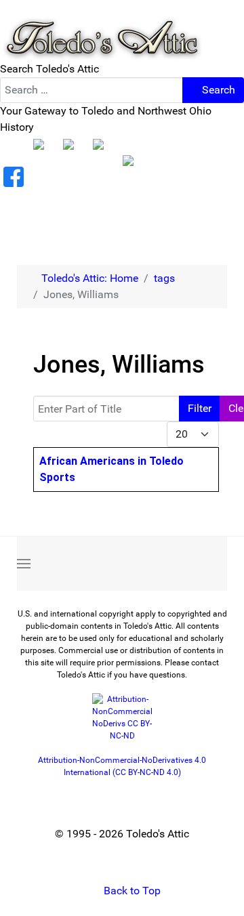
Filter (199, 408)
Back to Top (131, 890)
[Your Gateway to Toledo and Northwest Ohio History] (101, 29)
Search (217, 89)
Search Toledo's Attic (49, 68)
